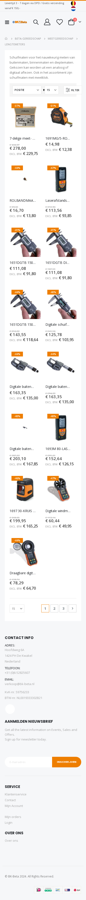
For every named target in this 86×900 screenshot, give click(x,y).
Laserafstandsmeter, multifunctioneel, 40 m (58, 200)
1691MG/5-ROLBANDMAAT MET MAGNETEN (58, 138)
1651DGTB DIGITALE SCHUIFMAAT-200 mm (58, 263)
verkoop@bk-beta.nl (19, 684)
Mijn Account (14, 806)
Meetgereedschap (60, 38)
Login (8, 822)
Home (6, 38)
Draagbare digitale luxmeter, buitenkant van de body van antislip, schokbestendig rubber (23, 573)
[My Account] (47, 22)
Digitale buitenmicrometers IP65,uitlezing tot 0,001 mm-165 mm (23, 449)
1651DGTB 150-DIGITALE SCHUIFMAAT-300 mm (23, 324)
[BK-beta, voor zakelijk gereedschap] (19, 22)
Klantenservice (16, 794)
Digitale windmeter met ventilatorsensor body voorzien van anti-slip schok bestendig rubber (58, 511)
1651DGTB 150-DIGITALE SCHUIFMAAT (23, 263)
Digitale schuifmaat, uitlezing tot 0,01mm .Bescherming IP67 (58, 324)
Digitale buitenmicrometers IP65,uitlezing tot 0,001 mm (23, 387)
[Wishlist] (59, 22)
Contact (10, 800)
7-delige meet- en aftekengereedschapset (23, 138)
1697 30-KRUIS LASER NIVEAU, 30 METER (23, 511)
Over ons (11, 840)
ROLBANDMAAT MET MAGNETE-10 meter (23, 200)
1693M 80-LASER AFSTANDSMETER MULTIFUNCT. (58, 449)
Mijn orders (13, 817)
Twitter (10, 709)
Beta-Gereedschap (28, 38)
